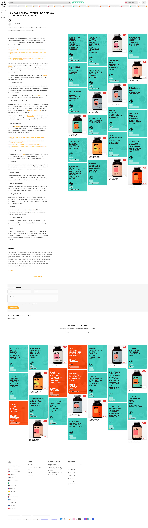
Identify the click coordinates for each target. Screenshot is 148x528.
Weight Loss (43, 6)
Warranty (30, 472)
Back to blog (38, 276)
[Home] (8, 27)
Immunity (134, 6)
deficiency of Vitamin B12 (35, 110)
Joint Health (104, 6)
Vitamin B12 (37, 95)
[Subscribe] (88, 332)
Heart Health (125, 6)
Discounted (22, 6)
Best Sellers (13, 6)
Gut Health (58, 6)
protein (10, 66)
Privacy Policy (54, 519)
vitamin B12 (17, 126)
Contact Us (31, 475)
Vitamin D (31, 210)
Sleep (75, 6)
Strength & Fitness (114, 6)
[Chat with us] (143, 3)
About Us (30, 464)
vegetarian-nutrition (20, 30)
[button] (145, 3)
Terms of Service (44, 519)
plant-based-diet (12, 30)
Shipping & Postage (33, 469)
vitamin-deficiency (30, 30)
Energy (29, 6)
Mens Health (83, 6)
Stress (50, 6)
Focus (35, 6)
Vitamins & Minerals (93, 6)
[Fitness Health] (4, 4)
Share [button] (11, 270)
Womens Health (67, 6)
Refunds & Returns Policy (34, 467)
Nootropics (141, 6)
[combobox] (39, 3)
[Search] (70, 3)
